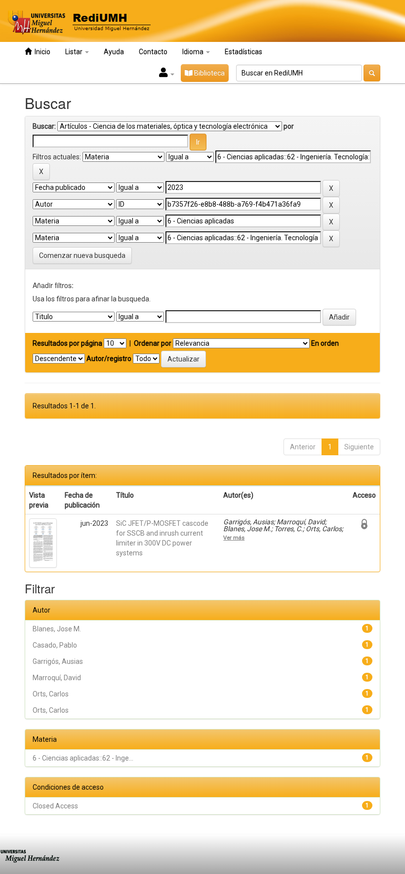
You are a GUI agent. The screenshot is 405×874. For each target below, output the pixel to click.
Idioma (193, 52)
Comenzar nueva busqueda (82, 255)
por (289, 126)
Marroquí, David (57, 678)
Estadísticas (243, 52)
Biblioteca (209, 73)
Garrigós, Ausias (58, 661)
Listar (74, 52)
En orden (325, 343)
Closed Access (55, 806)
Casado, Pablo (55, 645)
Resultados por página (67, 343)
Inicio (41, 52)
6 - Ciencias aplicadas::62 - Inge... (83, 758)
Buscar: (44, 126)
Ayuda (114, 52)
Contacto (153, 52)
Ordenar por (152, 343)
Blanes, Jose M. (57, 629)
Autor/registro (108, 359)
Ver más (233, 537)
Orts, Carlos (51, 694)
